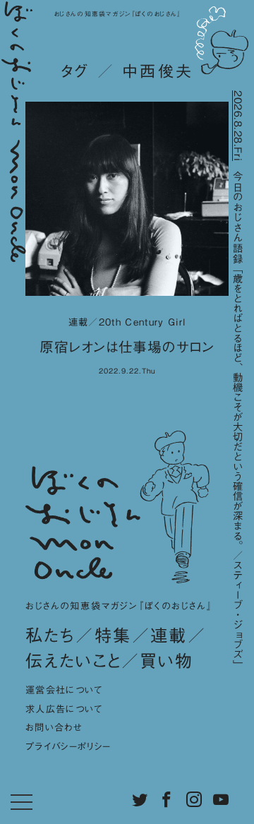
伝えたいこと (73, 660)
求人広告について (64, 709)
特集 (113, 635)
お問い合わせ (54, 727)
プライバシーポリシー (68, 746)
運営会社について (64, 690)
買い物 (166, 660)
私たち (50, 635)
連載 (169, 635)
